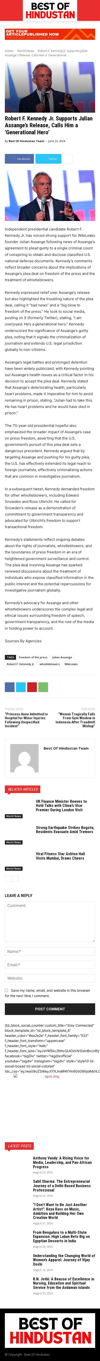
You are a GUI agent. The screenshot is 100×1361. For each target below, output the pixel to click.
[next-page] (16, 879)
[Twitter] (21, 687)
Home (9, 51)
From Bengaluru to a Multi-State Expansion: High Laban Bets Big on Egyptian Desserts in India (61, 1236)
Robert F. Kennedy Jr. (21, 664)
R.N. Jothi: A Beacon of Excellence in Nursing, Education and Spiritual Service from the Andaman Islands (63, 1283)
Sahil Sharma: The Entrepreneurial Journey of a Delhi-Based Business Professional (62, 1185)
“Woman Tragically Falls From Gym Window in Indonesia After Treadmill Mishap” (75, 720)
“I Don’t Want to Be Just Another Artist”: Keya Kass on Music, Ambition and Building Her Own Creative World (60, 1211)
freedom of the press (33, 657)
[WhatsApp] (43, 687)
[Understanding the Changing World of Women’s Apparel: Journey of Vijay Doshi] (17, 1262)
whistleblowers (50, 664)
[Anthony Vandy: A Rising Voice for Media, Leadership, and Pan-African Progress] (17, 1164)
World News (25, 51)
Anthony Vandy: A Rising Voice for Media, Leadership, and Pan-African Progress (62, 1162)
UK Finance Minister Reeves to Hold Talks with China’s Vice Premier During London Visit (61, 805)
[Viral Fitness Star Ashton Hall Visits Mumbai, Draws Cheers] (18, 861)
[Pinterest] (32, 687)
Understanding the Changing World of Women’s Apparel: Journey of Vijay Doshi (64, 1260)
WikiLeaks (71, 664)
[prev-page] (8, 879)
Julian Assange (62, 657)
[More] (68, 159)
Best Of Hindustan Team (26, 141)
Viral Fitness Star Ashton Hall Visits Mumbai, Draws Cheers (60, 856)
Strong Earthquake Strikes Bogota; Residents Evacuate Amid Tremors (65, 829)
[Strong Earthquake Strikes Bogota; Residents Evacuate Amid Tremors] (18, 835)
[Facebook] (10, 687)
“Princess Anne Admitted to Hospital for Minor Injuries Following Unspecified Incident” (26, 720)
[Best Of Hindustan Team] (24, 758)
